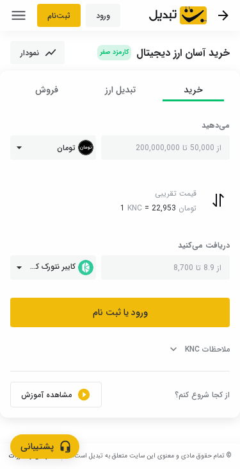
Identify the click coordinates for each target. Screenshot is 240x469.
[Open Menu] (18, 15)
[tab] (193, 90)
